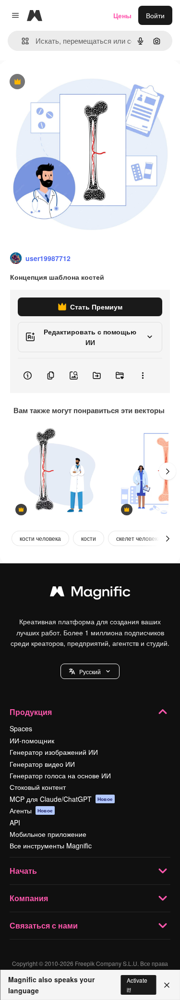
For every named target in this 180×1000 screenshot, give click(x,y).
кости (88, 538)
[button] (90, 671)
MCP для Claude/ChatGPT (61, 799)
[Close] (167, 985)
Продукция (31, 711)
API (15, 822)
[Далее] (167, 471)
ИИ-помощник (32, 740)
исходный (64, 82)
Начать (23, 870)
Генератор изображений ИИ (54, 752)
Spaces (21, 728)
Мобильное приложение (48, 834)
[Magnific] (90, 593)
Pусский (90, 671)
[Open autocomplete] (21, 41)
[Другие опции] (142, 375)
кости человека (40, 538)
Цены (122, 15)
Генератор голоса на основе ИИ (60, 775)
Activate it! (137, 984)
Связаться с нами (44, 925)
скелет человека (138, 538)
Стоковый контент (38, 787)
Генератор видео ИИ (42, 764)
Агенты (31, 810)
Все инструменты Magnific (51, 845)
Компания (29, 898)
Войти (155, 15)
